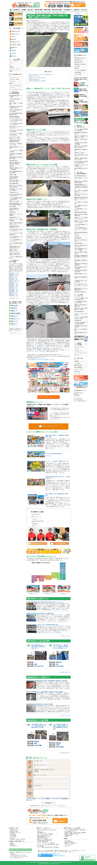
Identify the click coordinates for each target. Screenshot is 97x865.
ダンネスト (76, 355)
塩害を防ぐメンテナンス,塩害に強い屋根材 (16, 220)
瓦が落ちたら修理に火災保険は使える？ (80, 253)
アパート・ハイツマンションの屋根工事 (80, 314)
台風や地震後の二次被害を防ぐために (80, 261)
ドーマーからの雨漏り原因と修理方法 (16, 257)
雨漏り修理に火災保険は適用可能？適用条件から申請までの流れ (80, 257)
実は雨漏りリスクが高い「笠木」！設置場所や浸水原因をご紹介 (44, 624)
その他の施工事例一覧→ (65, 672)
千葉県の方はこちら (49, 593)
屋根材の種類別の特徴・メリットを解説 (16, 96)
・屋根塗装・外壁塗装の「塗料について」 (72, 833)
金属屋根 (11, 66)
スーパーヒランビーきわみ (15, 85)
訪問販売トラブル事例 (79, 152)
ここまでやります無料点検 (80, 70)
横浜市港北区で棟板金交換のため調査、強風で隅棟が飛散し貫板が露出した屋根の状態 (49, 680)
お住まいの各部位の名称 (15, 99)
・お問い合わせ (67, 845)
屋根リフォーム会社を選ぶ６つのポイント (80, 240)
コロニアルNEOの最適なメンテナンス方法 (81, 225)
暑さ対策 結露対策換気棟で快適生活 (14, 177)
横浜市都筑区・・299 (13, 290)
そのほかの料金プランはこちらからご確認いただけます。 (41, 359)
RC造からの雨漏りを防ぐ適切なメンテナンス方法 (15, 254)
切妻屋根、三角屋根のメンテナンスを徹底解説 (16, 168)
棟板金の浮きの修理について (34, 79)
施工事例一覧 (16, 9)
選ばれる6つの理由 (78, 62)
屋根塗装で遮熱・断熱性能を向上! (80, 278)
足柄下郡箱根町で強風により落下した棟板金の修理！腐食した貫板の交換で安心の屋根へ (38, 726)
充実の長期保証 (77, 72)
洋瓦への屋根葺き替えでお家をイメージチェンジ (16, 230)
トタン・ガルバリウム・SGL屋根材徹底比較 (16, 233)
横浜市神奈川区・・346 (14, 274)
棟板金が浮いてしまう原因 (34, 76)
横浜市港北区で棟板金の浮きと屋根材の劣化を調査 (42, 704)
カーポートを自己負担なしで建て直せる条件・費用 (80, 299)
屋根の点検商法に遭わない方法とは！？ (80, 155)
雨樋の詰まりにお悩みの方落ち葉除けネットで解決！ (80, 309)
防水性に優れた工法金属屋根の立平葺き (16, 154)
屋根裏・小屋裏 (13, 174)
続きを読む (52, 448)
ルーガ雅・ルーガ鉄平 (14, 79)
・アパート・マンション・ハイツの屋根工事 (45, 843)
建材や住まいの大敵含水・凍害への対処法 (14, 181)
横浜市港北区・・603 (13, 286)
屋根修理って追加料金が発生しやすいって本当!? (80, 159)
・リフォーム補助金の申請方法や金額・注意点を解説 (47, 847)
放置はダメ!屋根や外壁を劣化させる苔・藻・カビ (16, 223)
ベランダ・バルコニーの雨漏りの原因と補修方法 (16, 134)
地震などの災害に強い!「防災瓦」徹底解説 (80, 267)
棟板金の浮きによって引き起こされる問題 (37, 77)
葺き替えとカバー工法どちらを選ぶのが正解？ (80, 194)
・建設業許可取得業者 (68, 841)
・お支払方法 (11, 837)
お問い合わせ (84, 9)
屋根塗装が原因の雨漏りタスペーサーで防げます (15, 117)
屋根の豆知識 (47, 9)
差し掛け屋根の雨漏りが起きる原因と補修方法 (16, 172)
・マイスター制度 (12, 836)
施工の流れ (30, 9)
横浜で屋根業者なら (78, 367)
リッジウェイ (12, 87)
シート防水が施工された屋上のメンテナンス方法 (16, 124)
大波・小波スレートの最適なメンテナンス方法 (16, 144)
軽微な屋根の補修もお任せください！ (80, 333)
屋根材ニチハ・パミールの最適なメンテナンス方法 (80, 218)
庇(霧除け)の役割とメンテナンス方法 (16, 147)
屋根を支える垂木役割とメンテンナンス (14, 250)
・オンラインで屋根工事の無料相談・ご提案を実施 (74, 829)
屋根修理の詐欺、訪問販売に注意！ (80, 150)
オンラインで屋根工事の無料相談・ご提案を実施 (80, 130)
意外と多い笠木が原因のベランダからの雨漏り (16, 110)
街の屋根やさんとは (78, 60)
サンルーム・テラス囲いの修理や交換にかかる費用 (80, 317)
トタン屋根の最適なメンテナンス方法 (80, 209)
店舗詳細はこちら (35, 525)
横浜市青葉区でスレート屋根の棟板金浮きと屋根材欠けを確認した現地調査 (47, 691)
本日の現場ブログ (68, 9)
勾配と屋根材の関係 (14, 183)
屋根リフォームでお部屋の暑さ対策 (80, 330)
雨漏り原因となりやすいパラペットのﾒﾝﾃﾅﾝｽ (16, 127)
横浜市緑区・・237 (13, 287)
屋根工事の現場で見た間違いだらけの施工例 (80, 271)
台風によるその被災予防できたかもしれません (80, 246)
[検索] (87, 13)
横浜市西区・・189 (13, 275)
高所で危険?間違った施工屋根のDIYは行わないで (15, 247)
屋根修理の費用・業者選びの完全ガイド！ (80, 133)
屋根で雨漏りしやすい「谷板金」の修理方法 (16, 189)
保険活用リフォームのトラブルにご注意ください (80, 165)
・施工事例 (11, 843)
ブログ (32, 13)
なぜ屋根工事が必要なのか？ (80, 175)
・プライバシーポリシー (69, 844)
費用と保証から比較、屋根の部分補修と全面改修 (80, 182)
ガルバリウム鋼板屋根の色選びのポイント (16, 244)
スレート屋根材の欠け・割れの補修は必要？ (80, 206)
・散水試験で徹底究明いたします (43, 836)
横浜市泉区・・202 (13, 292)
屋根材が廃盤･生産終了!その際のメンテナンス (15, 227)
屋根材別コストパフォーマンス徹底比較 (16, 215)
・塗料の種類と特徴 (68, 835)
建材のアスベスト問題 (14, 201)
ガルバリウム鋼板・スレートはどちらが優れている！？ (16, 237)
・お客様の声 (11, 844)
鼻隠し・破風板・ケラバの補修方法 (16, 104)
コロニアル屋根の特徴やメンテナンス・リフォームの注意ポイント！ (80, 229)
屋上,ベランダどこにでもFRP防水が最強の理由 (16, 131)
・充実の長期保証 (12, 835)
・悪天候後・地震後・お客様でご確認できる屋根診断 (75, 832)
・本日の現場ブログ (13, 845)
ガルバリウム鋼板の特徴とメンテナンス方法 (16, 240)
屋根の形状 (12, 165)
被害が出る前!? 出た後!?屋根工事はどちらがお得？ (80, 146)
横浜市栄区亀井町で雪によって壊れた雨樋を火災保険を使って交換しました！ (38, 647)
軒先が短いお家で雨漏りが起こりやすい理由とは (16, 195)
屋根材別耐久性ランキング (15, 217)
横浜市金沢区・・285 (13, 285)
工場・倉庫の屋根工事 (79, 311)
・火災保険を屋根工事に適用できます (44, 840)
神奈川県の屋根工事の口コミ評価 (80, 169)
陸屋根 (11, 71)
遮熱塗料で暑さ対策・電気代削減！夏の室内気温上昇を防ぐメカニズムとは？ (47, 602)
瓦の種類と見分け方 (14, 192)
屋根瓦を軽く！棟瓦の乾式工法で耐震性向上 (80, 264)
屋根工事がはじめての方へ (80, 58)
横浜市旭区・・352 (13, 282)
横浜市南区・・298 (13, 278)
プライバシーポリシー (53, 805)
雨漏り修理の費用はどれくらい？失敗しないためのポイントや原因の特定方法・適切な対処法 (80, 186)
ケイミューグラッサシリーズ (16, 89)
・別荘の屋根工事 (40, 845)
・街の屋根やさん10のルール (15, 832)
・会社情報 (66, 836)
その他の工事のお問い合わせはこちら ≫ (48, 397)
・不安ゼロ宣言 (12, 833)
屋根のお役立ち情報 (57, 9)
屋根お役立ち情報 (78, 243)
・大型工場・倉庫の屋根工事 (42, 841)
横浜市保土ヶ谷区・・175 (14, 281)
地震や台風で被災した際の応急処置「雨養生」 (16, 158)
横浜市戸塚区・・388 (13, 291)
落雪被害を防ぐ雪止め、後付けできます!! (80, 326)
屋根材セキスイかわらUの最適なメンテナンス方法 (81, 221)
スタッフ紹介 (77, 363)
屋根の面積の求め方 (14, 160)
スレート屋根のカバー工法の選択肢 (80, 203)
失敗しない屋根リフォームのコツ (80, 178)
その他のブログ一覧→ (65, 636)
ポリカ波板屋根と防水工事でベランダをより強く (80, 302)
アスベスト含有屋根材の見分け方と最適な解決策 (16, 198)
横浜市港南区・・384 (13, 279)
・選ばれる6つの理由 (13, 831)
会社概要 (24, 9)
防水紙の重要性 (13, 206)
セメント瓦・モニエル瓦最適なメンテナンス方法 (15, 137)
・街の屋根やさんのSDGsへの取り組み (17, 839)
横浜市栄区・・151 (13, 294)
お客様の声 (76, 9)
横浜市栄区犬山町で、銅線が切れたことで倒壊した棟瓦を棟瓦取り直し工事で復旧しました (60, 647)
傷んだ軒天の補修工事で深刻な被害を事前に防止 (16, 114)
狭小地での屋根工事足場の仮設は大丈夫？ (80, 233)
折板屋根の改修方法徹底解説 (80, 212)
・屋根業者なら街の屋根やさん (70, 843)
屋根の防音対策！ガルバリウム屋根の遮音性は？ (80, 289)
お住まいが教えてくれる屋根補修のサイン (80, 191)
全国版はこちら (64, 593)
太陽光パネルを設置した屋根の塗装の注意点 (80, 215)
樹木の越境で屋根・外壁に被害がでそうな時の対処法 (80, 162)
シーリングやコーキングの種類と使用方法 (16, 151)
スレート (11, 62)
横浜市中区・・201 (13, 277)
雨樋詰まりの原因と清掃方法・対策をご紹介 (80, 305)
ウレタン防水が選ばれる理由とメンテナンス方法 (16, 120)
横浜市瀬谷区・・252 (13, 295)
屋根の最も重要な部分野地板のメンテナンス (14, 209)
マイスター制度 (77, 74)
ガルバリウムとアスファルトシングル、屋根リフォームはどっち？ (80, 285)
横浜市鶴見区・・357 (13, 273)
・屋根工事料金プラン (41, 832)
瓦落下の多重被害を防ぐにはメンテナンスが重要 (80, 249)
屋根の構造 (12, 101)
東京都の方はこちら (33, 593)
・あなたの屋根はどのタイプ (70, 831)
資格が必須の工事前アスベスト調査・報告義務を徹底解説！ (16, 204)
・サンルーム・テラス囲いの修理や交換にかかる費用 (47, 844)
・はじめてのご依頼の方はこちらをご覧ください (46, 829)
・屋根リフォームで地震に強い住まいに (44, 839)
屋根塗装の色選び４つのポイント (80, 274)
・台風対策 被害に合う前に (42, 837)
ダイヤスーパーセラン (79, 346)
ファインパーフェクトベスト (80, 352)
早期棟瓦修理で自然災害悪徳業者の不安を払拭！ (15, 141)
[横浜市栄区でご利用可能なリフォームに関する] (48, 551)
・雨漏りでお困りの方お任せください (44, 835)
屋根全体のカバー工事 (42, 346)
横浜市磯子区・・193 (13, 283)
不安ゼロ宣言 (77, 66)
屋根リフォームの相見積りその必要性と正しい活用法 (80, 136)
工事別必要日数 (77, 237)
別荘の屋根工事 (77, 320)
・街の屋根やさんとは (13, 829)
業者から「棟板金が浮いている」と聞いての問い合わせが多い (41, 74)
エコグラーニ (12, 81)
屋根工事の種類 (38, 9)
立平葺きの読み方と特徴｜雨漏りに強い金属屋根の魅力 (42, 613)
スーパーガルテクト (14, 77)
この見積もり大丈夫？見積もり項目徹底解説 (80, 143)
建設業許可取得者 (78, 365)
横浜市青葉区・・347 (13, 289)
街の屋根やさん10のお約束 (80, 64)
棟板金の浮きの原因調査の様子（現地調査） (37, 80)
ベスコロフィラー (78, 350)
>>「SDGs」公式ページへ (14, 332)
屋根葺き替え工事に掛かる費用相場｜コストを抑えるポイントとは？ (80, 199)
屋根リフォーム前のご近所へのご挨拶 (80, 140)
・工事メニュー (39, 831)
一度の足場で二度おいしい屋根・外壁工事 (80, 281)
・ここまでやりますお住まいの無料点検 (44, 833)
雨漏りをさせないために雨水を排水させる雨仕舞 (16, 186)
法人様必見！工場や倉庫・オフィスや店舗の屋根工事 (80, 323)
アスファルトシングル (14, 69)
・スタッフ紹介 (67, 840)
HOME (28, 13)
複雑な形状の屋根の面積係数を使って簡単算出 (15, 163)
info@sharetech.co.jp (81, 400)
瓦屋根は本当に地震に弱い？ (80, 291)
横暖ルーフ (12, 83)
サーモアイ (76, 348)
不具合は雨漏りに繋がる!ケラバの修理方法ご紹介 (16, 107)
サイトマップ (77, 373)
